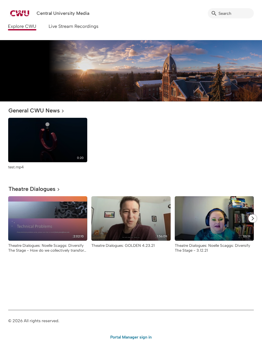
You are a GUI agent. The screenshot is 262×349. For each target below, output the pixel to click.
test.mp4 (16, 167)
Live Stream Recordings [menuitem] (74, 26)
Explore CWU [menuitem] (22, 26)
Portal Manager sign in (131, 337)
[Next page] (252, 218)
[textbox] (11, 70)
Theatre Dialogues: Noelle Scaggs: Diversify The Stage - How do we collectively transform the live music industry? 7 (47, 250)
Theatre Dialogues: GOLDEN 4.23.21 (123, 245)
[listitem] (47, 146)
